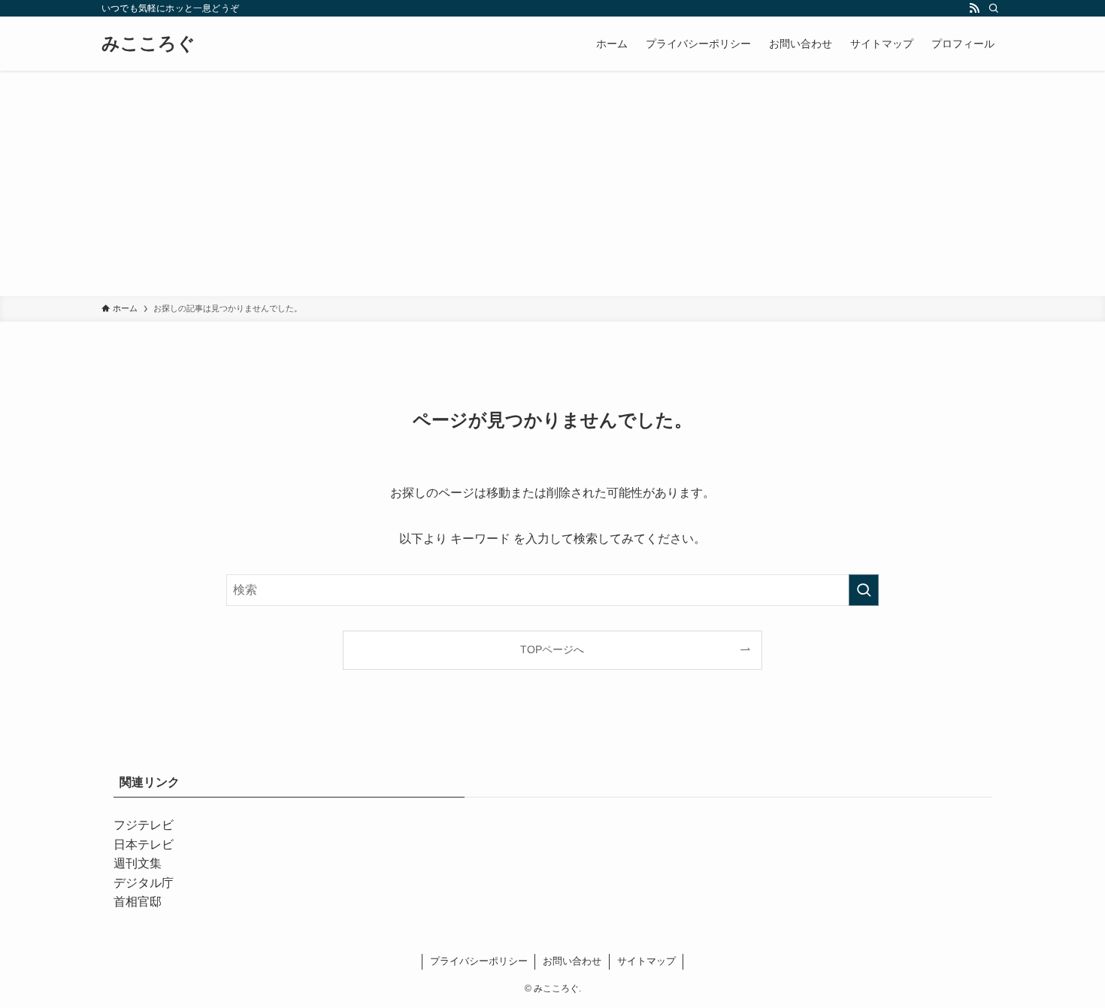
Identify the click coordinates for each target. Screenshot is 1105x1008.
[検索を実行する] (864, 590)
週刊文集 (138, 863)
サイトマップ (646, 961)
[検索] (994, 8)
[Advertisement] (552, 183)
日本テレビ (144, 844)
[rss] (974, 8)
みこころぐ (148, 44)
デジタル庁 (144, 882)
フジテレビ (144, 825)
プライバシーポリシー (479, 961)
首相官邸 (138, 901)
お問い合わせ (572, 961)
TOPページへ (552, 649)
